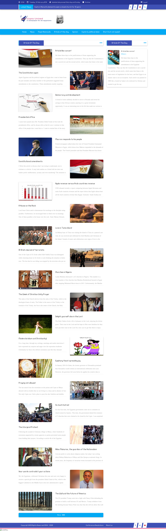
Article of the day (61, 32)
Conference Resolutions (94, 525)
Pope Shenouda (44, 32)
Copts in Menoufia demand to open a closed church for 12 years (66, 7)
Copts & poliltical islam (90, 32)
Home (24, 32)
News (32, 32)
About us (109, 525)
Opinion (75, 32)
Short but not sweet (111, 32)
